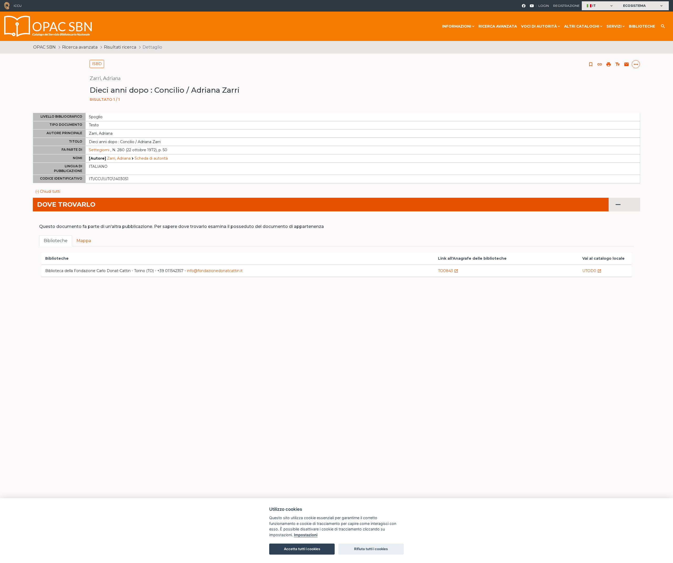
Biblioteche (642, 26)
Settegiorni (99, 150)
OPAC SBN (44, 47)
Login (543, 6)
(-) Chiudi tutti (47, 191)
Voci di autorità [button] (539, 26)
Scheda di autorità (151, 158)
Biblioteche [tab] (56, 240)
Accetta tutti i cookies (302, 549)
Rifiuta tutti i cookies (371, 549)
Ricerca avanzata (497, 26)
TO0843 (448, 270)
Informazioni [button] (456, 26)
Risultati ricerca (120, 47)
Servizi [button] (613, 26)
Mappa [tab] (84, 240)
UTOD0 (591, 270)
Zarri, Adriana (119, 158)
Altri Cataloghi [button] (581, 26)
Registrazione (566, 6)
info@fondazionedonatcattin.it (215, 270)
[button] (600, 6)
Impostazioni (306, 535)
